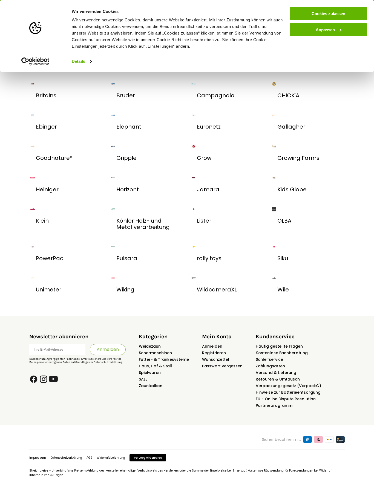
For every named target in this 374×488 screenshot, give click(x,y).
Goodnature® (54, 158)
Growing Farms (298, 158)
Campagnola (216, 95)
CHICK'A (288, 95)
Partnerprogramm (274, 405)
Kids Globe (292, 189)
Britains (46, 95)
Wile (283, 289)
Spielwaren (150, 372)
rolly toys (209, 258)
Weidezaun (150, 346)
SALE (143, 379)
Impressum (37, 458)
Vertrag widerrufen (148, 458)
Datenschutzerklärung (108, 362)
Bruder (125, 95)
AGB (89, 458)
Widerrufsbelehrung (111, 458)
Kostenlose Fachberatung (282, 353)
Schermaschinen (155, 353)
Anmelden (108, 349)
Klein (42, 221)
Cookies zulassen (328, 13)
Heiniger (47, 189)
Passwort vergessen (222, 366)
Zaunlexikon (150, 385)
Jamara (208, 189)
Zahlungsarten (270, 366)
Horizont (127, 189)
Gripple (126, 158)
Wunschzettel (215, 359)
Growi (204, 158)
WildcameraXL (217, 289)
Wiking (125, 289)
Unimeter (48, 289)
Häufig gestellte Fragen (279, 346)
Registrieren (214, 353)
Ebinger (46, 126)
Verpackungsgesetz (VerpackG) (288, 385)
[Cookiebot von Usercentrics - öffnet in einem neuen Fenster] (35, 61)
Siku (282, 258)
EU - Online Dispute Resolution (286, 399)
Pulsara (126, 258)
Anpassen (325, 29)
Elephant (128, 126)
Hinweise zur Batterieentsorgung (288, 392)
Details (78, 61)
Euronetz (209, 126)
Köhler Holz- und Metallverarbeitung (143, 224)
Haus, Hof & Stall (155, 366)
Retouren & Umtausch (278, 379)
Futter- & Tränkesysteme (164, 359)
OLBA (284, 221)
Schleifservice (269, 359)
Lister (204, 221)
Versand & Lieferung (276, 372)
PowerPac (49, 258)
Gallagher (291, 126)
